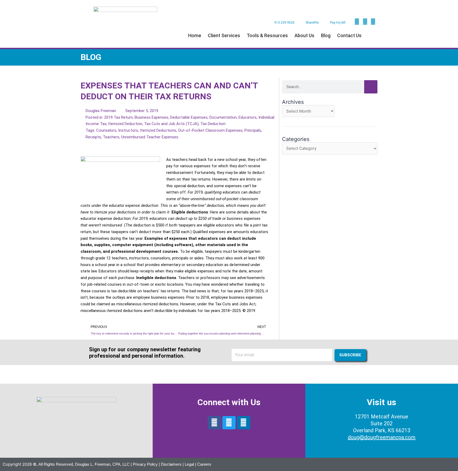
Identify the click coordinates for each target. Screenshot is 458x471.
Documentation (223, 117)
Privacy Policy (145, 464)
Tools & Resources (267, 35)
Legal (189, 464)
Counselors (106, 130)
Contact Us (349, 35)
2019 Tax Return (118, 117)
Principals (252, 130)
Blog (326, 35)
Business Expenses (151, 117)
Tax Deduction (213, 123)
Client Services (224, 35)
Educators (248, 117)
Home (194, 35)
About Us (304, 35)
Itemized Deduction (125, 123)
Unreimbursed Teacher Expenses (149, 137)
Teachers (111, 137)
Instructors (128, 130)
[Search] (370, 86)
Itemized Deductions (158, 130)
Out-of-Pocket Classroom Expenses (210, 130)
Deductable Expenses (189, 117)
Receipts (93, 137)
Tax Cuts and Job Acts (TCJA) (171, 123)
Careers (204, 464)
